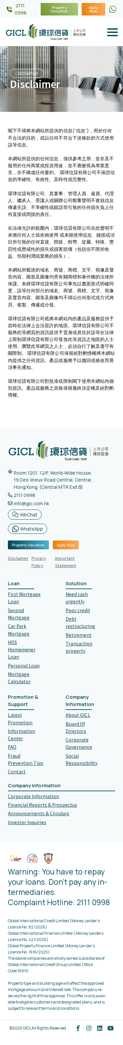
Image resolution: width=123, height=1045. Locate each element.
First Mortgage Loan (24, 598)
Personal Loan (24, 665)
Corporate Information (33, 796)
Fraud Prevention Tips (25, 759)
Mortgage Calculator (19, 678)
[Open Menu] (112, 32)
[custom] (112, 9)
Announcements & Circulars (38, 813)
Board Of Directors (76, 727)
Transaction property (79, 647)
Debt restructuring (80, 622)
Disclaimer (18, 558)
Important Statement (65, 561)
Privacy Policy (38, 561)
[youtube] (110, 1028)
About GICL (78, 715)
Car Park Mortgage (19, 630)
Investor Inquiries (27, 822)
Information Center (21, 735)
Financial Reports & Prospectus (42, 804)
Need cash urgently (77, 598)
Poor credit (78, 610)
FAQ (12, 747)
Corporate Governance (79, 743)
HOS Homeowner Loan (21, 649)
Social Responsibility (81, 759)
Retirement (79, 635)
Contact (17, 771)
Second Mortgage (19, 614)
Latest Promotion (20, 718)
